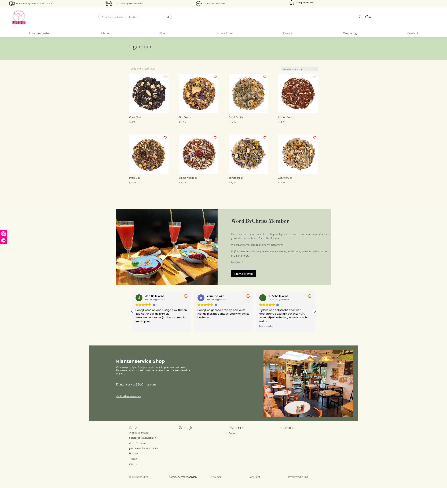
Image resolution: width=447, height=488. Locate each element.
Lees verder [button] (266, 326)
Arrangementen (40, 33)
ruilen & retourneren (139, 443)
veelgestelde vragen (139, 432)
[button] (315, 311)
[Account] (360, 17)
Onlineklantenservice (128, 396)
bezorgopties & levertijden (142, 437)
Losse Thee (225, 33)
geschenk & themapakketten (143, 448)
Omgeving (350, 33)
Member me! (243, 273)
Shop (163, 33)
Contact (412, 33)
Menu (105, 33)
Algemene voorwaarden (183, 477)
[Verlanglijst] (165, 76)
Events (287, 33)
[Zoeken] (168, 17)
